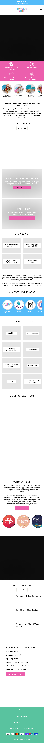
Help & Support (21, 722)
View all (22, 128)
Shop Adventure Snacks (22, 218)
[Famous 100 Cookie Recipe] (8, 601)
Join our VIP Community (21, 729)
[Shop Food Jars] (22, 183)
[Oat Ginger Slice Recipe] (8, 615)
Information (22, 716)
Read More (22, 508)
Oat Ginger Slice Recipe (27, 610)
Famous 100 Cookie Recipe (28, 596)
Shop (21, 710)
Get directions (16, 674)
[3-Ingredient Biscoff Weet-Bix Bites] (8, 629)
